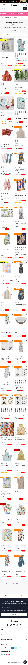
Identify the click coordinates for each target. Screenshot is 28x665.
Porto (16, 193)
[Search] (25, 8)
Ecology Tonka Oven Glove (20, 496)
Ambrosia (17, 58)
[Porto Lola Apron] (7, 293)
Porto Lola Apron (4, 307)
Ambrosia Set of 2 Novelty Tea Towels (21, 119)
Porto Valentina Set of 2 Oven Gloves (20, 196)
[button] (7, 35)
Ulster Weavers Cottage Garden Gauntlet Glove (5, 383)
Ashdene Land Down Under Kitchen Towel (20, 255)
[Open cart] (26, 5)
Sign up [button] (14, 614)
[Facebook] (7, 625)
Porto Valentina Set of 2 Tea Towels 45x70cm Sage (6, 546)
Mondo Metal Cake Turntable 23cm (20, 331)
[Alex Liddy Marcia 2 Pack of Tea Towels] (7, 103)
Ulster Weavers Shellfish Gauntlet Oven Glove (5, 572)
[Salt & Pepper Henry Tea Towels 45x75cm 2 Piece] (7, 158)
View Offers (23, 1)
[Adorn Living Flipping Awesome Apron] (7, 454)
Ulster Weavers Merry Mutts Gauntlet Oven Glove (20, 546)
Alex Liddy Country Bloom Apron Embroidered (20, 466)
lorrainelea (3, 54)
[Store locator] (23, 5)
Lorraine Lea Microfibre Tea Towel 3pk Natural (6, 56)
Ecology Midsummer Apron (20, 439)
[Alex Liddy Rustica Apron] (7, 75)
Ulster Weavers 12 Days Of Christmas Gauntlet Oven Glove (20, 572)
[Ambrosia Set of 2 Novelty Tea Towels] (21, 103)
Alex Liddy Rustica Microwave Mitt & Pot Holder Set (6, 143)
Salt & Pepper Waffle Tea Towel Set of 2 (7, 199)
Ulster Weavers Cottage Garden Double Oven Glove (6, 250)
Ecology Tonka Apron (19, 145)
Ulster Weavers (18, 167)
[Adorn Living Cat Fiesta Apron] (7, 429)
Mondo (16, 329)
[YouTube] (20, 625)
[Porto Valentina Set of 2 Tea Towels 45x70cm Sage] (7, 535)
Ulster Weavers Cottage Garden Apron (19, 357)
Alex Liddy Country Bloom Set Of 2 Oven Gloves (6, 520)
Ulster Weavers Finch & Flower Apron (21, 278)
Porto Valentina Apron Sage (20, 519)
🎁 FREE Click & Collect (16, 1)
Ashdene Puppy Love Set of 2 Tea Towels (20, 388)
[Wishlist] (4, 5)
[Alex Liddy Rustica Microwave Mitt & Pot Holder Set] (7, 132)
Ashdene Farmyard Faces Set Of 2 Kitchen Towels (6, 357)
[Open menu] (1, 5)
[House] (14, 5)
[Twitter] (17, 625)
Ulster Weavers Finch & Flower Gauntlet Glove (21, 170)
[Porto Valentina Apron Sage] (21, 509)
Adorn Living (4, 437)
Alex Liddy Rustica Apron (5, 88)
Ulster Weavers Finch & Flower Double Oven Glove (21, 305)
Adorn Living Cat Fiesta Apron (6, 439)
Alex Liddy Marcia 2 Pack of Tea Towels (6, 114)
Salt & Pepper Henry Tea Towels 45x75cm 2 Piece (6, 172)
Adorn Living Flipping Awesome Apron (5, 466)
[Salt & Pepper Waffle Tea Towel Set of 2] (7, 185)
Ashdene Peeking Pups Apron (20, 223)
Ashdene (3, 224)
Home (2, 17)
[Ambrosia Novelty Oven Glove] (21, 45)
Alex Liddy (3, 86)
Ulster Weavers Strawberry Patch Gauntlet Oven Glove (6, 331)
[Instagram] (11, 625)
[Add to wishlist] (12, 40)
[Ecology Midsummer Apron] (21, 429)
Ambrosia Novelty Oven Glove (21, 60)
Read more (14, 30)
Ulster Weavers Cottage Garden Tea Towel (5, 494)
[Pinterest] (14, 625)
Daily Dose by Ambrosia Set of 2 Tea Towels (7, 281)
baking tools (21, 27)
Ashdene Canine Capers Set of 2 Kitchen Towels (7, 226)
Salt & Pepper (3, 170)
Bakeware (7, 17)
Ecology (17, 143)
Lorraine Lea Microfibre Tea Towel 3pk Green (20, 86)
